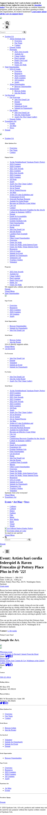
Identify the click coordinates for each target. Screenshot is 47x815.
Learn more (4, 586)
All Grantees (19, 80)
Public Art (18, 63)
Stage (12, 522)
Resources (18, 73)
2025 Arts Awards (21, 52)
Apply (16, 82)
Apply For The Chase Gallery (25, 117)
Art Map (13, 126)
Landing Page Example (18, 234)
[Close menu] (7, 27)
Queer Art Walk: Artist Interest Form (23, 245)
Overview (18, 41)
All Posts (13, 179)
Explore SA (9, 36)
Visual (12, 524)
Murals (12, 236)
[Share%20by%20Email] (11, 656)
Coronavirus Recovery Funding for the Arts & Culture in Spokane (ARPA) (27, 211)
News (12, 128)
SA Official (11, 528)
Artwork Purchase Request (20, 199)
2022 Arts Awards (16, 173)
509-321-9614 (5, 677)
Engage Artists (15, 47)
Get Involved (10, 95)
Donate (17, 102)
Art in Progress (15, 186)
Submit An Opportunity (23, 108)
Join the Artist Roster (22, 115)
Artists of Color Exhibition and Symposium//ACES (21, 196)
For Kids (10, 531)
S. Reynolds (12, 631)
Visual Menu (10, 291)
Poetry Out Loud (20, 60)
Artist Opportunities (17, 84)
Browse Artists (20, 91)
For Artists (14, 110)
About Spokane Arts (17, 39)
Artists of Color (20, 531)
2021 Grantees (15, 171)
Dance (12, 511)
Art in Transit (15, 188)
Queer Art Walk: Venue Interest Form (24, 247)
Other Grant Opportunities (20, 238)
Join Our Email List (21, 99)
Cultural (13, 509)
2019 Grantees (15, 164)
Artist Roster (14, 89)
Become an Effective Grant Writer (23, 203)
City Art (13, 205)
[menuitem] (26, 214)
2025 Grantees (20, 76)
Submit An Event (16, 253)
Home (12, 227)
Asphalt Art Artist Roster (19, 201)
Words (12, 526)
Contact (17, 45)
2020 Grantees (15, 166)
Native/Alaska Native (24, 528)
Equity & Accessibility (18, 216)
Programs (13, 50)
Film (11, 515)
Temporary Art (15, 258)
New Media (14, 519)
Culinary (13, 506)
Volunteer (18, 104)
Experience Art (10, 121)
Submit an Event (20, 106)
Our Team (18, 43)
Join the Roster (20, 93)
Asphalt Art (18, 54)
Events (12, 123)
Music (12, 517)
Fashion (13, 513)
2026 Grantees (20, 78)
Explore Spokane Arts (18, 221)
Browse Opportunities (22, 86)
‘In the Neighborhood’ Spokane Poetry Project (27, 162)
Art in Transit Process (18, 190)
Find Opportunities (12, 67)
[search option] (7, 23)
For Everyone (15, 97)
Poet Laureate (19, 58)
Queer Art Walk (20, 65)
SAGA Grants (15, 69)
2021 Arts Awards (16, 169)
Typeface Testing (16, 260)
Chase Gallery (19, 56)
